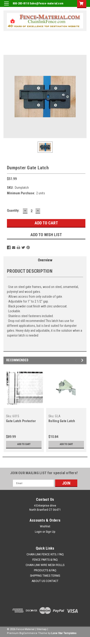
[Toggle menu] (6, 6)
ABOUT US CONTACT (45, 581)
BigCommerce (28, 633)
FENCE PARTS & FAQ (45, 559)
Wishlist (45, 526)
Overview (45, 260)
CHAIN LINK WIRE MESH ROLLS (45, 565)
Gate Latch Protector (21, 421)
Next (83, 360)
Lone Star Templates (63, 633)
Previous (76, 360)
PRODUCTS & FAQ (45, 570)
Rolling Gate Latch (61, 421)
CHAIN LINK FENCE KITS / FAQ (45, 554)
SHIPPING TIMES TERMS (45, 575)
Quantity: (13, 210)
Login (51, 10)
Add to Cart (23, 444)
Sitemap (41, 629)
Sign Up (64, 10)
